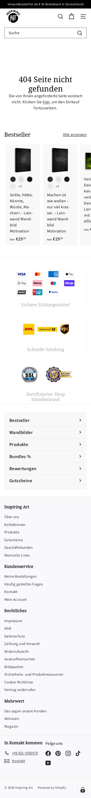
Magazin (11, 726)
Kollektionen (15, 524)
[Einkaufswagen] (71, 16)
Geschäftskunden (18, 547)
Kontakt (11, 591)
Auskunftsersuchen (19, 659)
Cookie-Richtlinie (18, 682)
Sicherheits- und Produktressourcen (33, 674)
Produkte (11, 532)
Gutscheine (13, 539)
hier (46, 102)
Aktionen (11, 718)
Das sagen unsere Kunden (25, 711)
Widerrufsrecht (16, 651)
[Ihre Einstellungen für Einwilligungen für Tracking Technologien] (82, 789)
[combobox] (45, 33)
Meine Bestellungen (20, 576)
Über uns (11, 516)
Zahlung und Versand (22, 643)
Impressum (13, 620)
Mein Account (15, 599)
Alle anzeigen (75, 134)
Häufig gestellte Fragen (23, 584)
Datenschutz (14, 636)
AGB (7, 628)
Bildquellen (13, 666)
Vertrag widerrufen (19, 689)
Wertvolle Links (17, 555)
